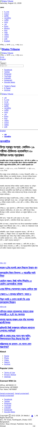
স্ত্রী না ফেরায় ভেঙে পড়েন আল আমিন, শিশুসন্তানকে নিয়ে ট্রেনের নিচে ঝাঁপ (15, 337)
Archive (7, 90)
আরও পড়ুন (3, 263)
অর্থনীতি (6, 20)
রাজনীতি (6, 16)
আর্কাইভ (6, 125)
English (7, 41)
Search (7, 362)
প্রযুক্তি (6, 35)
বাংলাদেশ (6, 14)
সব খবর (6, 102)
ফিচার (5, 30)
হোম (5, 98)
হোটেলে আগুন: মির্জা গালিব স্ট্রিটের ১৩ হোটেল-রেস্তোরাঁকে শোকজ (16, 282)
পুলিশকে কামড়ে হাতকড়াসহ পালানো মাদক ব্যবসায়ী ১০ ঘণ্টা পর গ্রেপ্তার (16, 313)
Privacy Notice (10, 375)
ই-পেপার (6, 12)
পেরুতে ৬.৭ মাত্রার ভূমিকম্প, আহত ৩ (15, 294)
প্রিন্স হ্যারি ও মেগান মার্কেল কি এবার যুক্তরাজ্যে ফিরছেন (15, 301)
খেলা (5, 24)
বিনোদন (6, 26)
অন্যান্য (6, 37)
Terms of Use (9, 372)
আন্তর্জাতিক (7, 18)
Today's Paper (10, 86)
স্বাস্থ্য (6, 33)
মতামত (6, 22)
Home (6, 356)
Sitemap (7, 377)
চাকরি (5, 39)
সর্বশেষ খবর (3, 307)
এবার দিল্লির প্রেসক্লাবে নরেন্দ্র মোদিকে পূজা (18, 288)
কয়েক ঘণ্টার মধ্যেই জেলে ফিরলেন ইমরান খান (18, 267)
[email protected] (7, 393)
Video (6, 360)
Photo (6, 358)
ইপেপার (2, 57)
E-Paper (7, 88)
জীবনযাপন (7, 28)
